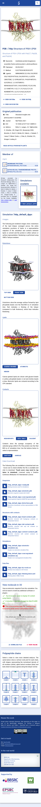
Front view (19, 292)
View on (9, 99)
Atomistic (24, 367)
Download (29, 287)
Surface (18, 455)
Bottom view (9, 297)
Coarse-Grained (10, 367)
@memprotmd (9, 745)
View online (32, 645)
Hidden (6, 371)
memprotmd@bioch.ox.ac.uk (12, 744)
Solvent (32, 438)
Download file (15, 645)
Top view (7, 292)
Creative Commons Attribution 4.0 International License (16, 727)
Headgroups (9, 438)
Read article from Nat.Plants (15, 146)
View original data (6, 200)
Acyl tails (21, 438)
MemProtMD (7, 742)
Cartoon (7, 455)
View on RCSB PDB (10, 104)
